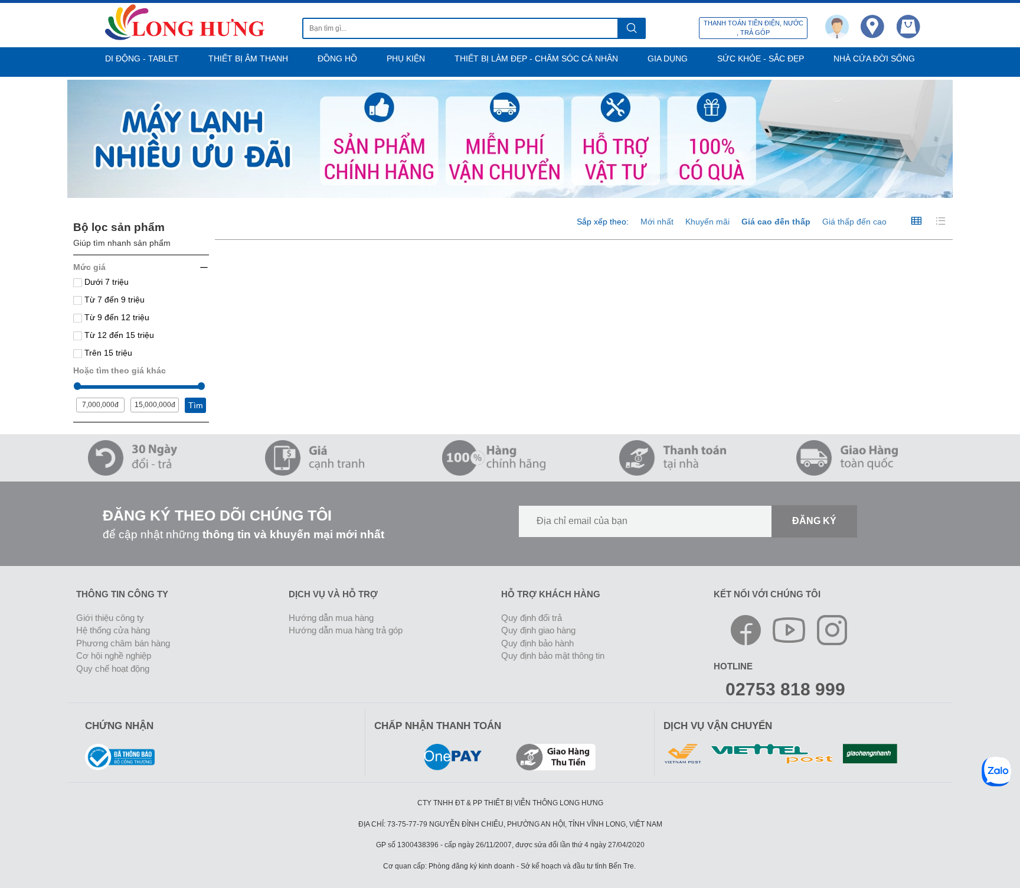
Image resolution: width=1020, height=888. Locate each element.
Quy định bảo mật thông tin (552, 655)
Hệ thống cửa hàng (113, 630)
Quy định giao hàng (538, 630)
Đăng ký (814, 521)
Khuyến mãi (707, 221)
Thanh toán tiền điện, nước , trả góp (753, 27)
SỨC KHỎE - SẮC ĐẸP (760, 58)
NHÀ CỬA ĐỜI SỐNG (874, 58)
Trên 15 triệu (107, 352)
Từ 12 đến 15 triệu (118, 335)
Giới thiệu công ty (110, 618)
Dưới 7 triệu (105, 282)
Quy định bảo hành (537, 643)
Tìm (195, 405)
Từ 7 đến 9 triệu (113, 299)
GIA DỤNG (668, 58)
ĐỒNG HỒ (337, 58)
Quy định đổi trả (531, 618)
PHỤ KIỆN (406, 58)
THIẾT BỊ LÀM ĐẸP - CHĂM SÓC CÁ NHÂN (536, 58)
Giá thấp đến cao (854, 221)
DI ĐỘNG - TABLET (142, 58)
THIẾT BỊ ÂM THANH (248, 58)
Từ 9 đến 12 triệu (115, 317)
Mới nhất (657, 221)
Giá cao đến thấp (775, 221)
